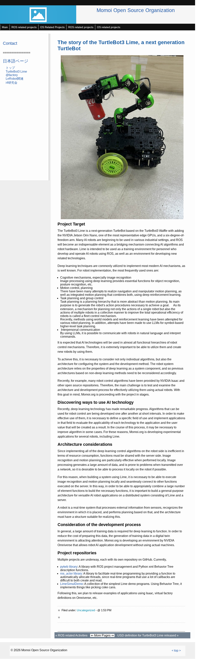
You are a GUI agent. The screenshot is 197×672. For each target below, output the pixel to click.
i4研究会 (11, 82)
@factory (12, 75)
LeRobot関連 (14, 78)
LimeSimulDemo (71, 583)
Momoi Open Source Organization (136, 10)
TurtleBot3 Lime (16, 71)
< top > (176, 650)
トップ (10, 67)
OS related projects (108, 27)
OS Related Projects (52, 27)
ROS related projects (24, 27)
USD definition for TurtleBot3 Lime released (146, 635)
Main (5, 27)
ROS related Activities (72, 635)
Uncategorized (86, 610)
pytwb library (68, 566)
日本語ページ (15, 61)
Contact (10, 43)
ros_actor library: (71, 573)
